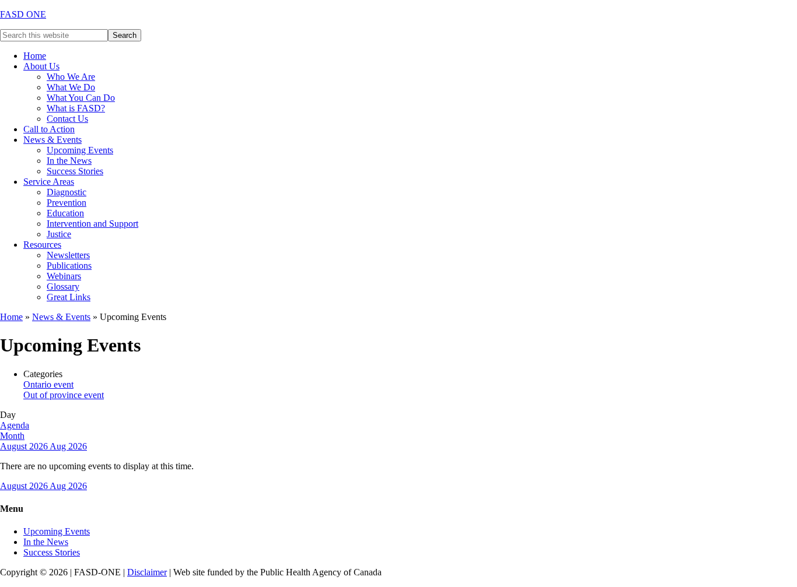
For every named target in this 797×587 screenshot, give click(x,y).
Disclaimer (147, 572)
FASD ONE (23, 14)
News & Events (61, 317)
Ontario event (48, 384)
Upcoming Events (56, 531)
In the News (45, 542)
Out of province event (63, 395)
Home (11, 317)
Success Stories (51, 552)
